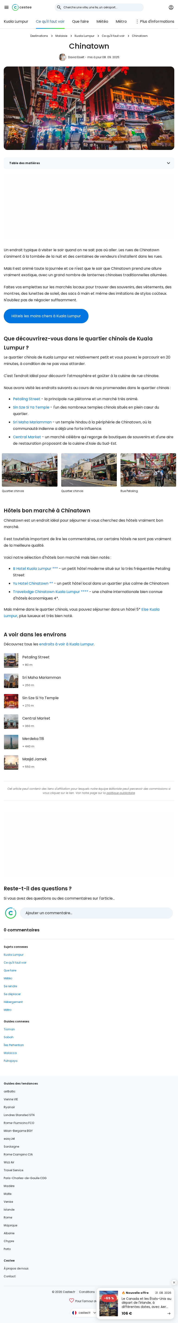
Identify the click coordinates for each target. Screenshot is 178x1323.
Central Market (27, 437)
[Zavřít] (174, 1282)
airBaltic (10, 1091)
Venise (8, 1202)
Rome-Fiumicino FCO (19, 1123)
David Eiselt (76, 57)
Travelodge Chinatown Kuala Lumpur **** (50, 591)
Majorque (10, 1225)
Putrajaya (10, 1061)
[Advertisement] (89, 206)
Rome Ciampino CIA (18, 1154)
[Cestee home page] (22, 7)
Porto (7, 1249)
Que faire (80, 21)
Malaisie (61, 36)
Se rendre (10, 986)
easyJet (9, 1139)
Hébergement (13, 1002)
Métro (121, 21)
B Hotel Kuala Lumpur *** (35, 568)
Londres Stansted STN (19, 1115)
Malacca (10, 1053)
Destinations (39, 36)
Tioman (9, 1029)
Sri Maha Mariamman (32, 422)
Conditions (87, 1292)
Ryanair (9, 1107)
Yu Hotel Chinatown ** (33, 583)
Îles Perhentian (14, 1045)
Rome (8, 1217)
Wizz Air (9, 1162)
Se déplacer (12, 994)
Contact (10, 1276)
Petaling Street (26, 399)
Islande (9, 1210)
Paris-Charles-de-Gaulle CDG (25, 1178)
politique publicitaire (121, 793)
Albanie (9, 1233)
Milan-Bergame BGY (18, 1131)
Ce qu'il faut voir (50, 21)
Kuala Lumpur (16, 21)
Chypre (9, 1241)
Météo (102, 21)
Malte (7, 1194)
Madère (9, 1186)
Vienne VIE (11, 1099)
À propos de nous (16, 1268)
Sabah (8, 1037)
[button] (6, 7)
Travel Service (13, 1170)
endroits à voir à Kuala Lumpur (66, 644)
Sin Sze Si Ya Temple (31, 407)
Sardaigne (11, 1147)
